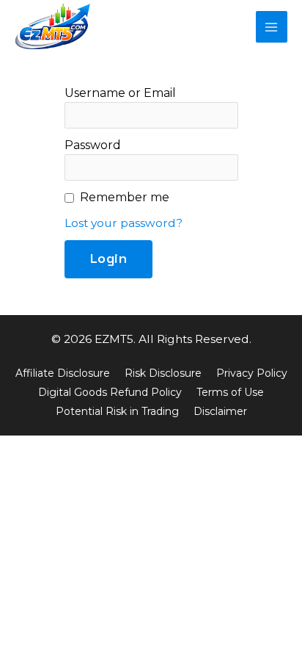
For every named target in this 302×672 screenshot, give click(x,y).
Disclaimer (220, 411)
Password (93, 145)
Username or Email (120, 93)
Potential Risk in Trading (117, 411)
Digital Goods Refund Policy (110, 392)
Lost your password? (124, 223)
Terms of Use (230, 392)
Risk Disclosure (163, 373)
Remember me (124, 197)
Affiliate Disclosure (62, 373)
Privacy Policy (251, 373)
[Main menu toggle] (271, 27)
